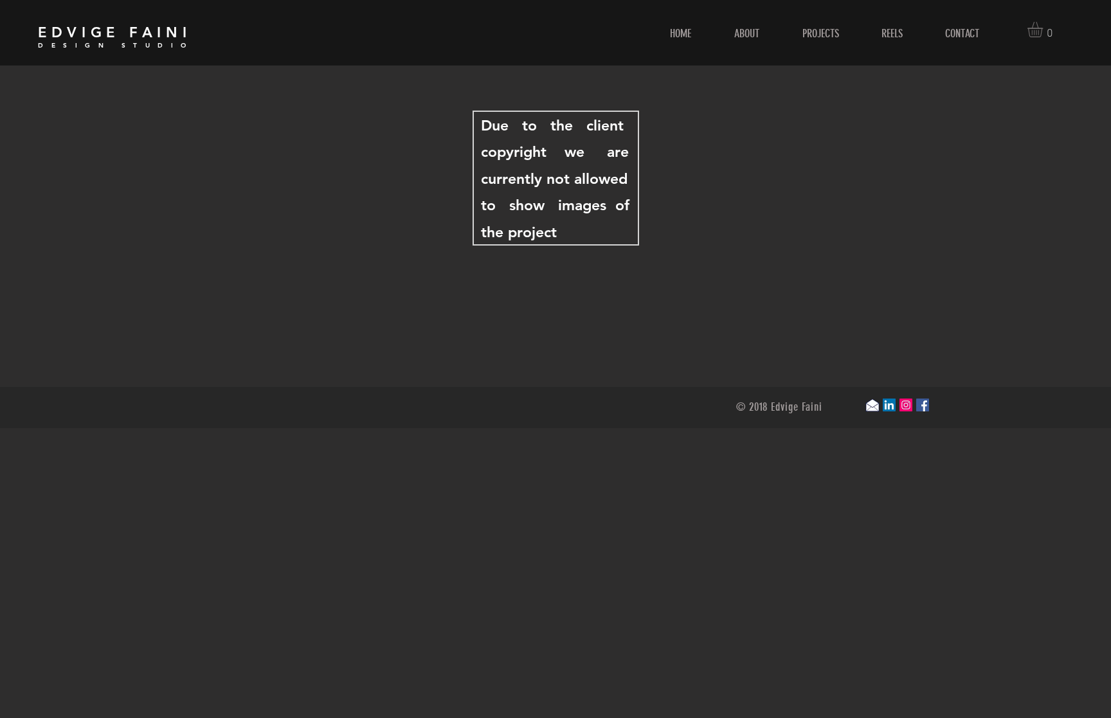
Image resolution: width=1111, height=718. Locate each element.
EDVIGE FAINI (114, 32)
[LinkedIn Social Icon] (889, 405)
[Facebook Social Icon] (922, 405)
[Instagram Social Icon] (905, 405)
